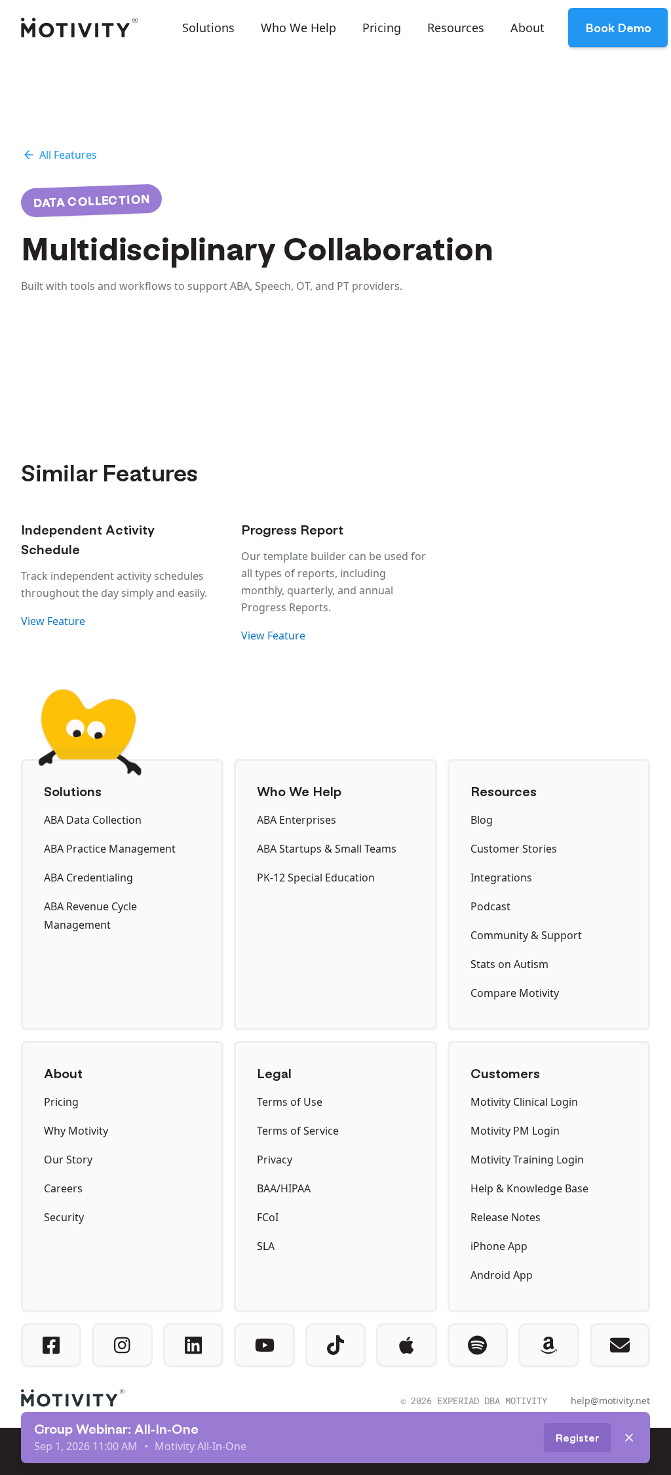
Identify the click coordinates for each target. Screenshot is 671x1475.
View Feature (53, 621)
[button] (208, 27)
